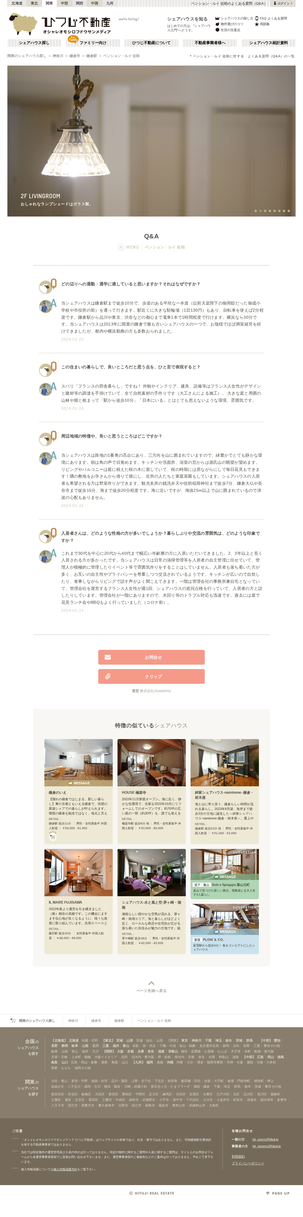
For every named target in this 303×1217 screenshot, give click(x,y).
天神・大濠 (235, 1062)
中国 (95, 3)
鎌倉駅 (91, 56)
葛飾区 (275, 1094)
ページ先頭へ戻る (151, 991)
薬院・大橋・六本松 (261, 1062)
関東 (49, 3)
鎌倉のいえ (58, 792)
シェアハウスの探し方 (237, 18)
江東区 (56, 1100)
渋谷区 (181, 1094)
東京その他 (273, 1086)
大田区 (100, 1094)
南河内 (179, 1057)
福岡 (149, 1062)
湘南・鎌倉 (202, 1086)
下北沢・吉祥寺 (165, 1081)
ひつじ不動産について (151, 43)
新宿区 (113, 1094)
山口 (65, 1062)
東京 (184, 1040)
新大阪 (269, 1051)
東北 (34, 3)
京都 (130, 1051)
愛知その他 (272, 1045)
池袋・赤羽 (99, 1081)
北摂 (124, 1057)
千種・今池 (167, 1045)
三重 (105, 1045)
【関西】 (109, 1051)
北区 (236, 1094)
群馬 (249, 1040)
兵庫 (141, 1051)
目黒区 (194, 1094)
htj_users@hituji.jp (265, 1139)
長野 (54, 1045)
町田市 (238, 1100)
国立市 (73, 1105)
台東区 (208, 1094)
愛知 (277, 1040)
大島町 (214, 1105)
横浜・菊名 (112, 1086)
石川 (95, 1045)
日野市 (123, 1105)
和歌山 (173, 1051)
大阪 (120, 1051)
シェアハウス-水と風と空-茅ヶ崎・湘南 (151, 905)
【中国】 (249, 1057)
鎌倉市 (75, 56)
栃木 (228, 1040)
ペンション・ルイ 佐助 (121, 56)
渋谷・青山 (59, 1081)
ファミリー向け (93, 43)
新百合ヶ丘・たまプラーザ (170, 1086)
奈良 (151, 1051)
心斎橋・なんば (215, 1051)
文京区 (80, 1100)
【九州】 (138, 1062)
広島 (260, 1057)
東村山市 (178, 1105)
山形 (130, 1040)
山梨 (85, 1045)
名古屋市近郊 (209, 1045)
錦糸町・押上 (264, 1081)
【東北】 (108, 1040)
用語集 (265, 24)
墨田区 (93, 1100)
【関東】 (173, 1040)
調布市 (134, 1100)
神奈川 (58, 56)
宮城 (119, 1040)
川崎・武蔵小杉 (135, 1086)
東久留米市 (106, 1105)
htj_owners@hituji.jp (266, 1146)
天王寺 (236, 1051)
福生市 (163, 1105)
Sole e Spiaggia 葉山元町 (222, 884)
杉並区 (73, 1094)
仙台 (149, 1040)
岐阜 (75, 1045)
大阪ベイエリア (105, 1057)
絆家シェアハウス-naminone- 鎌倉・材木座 (224, 795)
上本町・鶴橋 (81, 1057)
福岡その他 (83, 1068)
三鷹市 (107, 1100)
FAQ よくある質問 (273, 18)
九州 (110, 3)
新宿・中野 (79, 1081)
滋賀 (161, 1051)
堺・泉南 (164, 1057)
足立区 (154, 1094)
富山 (126, 1045)
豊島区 (127, 1094)
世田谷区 (57, 1094)
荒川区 (262, 1094)
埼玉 (218, 1040)
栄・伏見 (149, 1045)
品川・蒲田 (119, 1081)
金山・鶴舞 (187, 1045)
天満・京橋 (59, 1057)
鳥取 (54, 1062)
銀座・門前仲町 (239, 1081)
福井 (116, 1045)
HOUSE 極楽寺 (134, 792)
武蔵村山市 (197, 1105)
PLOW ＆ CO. (209, 939)
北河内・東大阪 (142, 1057)
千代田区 (192, 1100)
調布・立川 (92, 1086)
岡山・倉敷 (89, 1062)
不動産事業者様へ (210, 43)
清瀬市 (252, 1100)
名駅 (135, 1045)
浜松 (236, 1045)
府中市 (178, 1100)
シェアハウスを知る (187, 18)
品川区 (248, 1094)
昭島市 (150, 1105)
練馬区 (167, 1094)
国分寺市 (266, 1100)
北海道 (17, 3)
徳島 (281, 1057)
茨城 (239, 1040)
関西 (79, 3)
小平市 (164, 1100)
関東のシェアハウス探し (26, 56)
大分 (160, 1062)
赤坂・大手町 (214, 1081)
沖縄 (170, 1062)
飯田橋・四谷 (191, 1081)
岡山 (270, 1057)
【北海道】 (59, 1040)
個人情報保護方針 (65, 1169)
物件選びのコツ (232, 24)
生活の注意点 (230, 30)
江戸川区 (223, 1094)
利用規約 (238, 1156)
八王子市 (57, 1105)
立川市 (208, 1100)
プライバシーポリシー (248, 1163)
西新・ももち (61, 1068)
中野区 (140, 1094)
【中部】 (266, 1040)
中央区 (120, 1100)
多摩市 (282, 1100)
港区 (68, 1100)
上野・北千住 (141, 1081)
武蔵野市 (148, 1100)
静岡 (65, 1045)
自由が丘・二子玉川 (65, 1086)
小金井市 (223, 1100)
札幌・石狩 (90, 1040)
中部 (64, 3)
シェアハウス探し (34, 43)
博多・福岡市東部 (210, 1062)
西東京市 (87, 1105)
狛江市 (136, 1105)
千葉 (208, 1040)
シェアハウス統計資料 (268, 43)
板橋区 (86, 1094)
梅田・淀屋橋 (191, 1051)
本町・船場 (252, 1051)
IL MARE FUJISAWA (65, 902)
